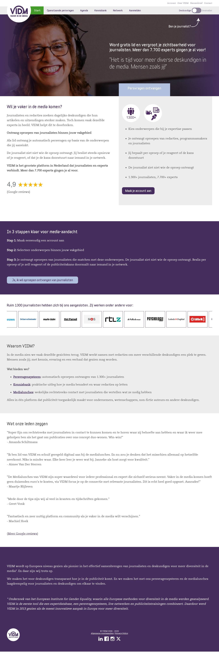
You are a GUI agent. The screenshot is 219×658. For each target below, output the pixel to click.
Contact (208, 3)
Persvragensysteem (27, 377)
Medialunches (23, 392)
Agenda (84, 10)
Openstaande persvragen (60, 10)
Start (37, 10)
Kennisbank (100, 10)
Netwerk (118, 10)
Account (171, 3)
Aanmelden (135, 10)
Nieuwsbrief (196, 3)
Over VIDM (183, 3)
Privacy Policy (121, 633)
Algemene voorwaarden (102, 633)
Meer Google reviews (22, 533)
